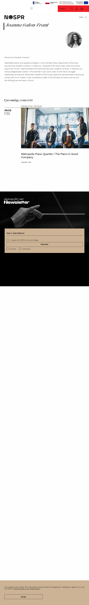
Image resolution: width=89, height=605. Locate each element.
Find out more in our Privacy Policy (26, 589)
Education (13, 249)
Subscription (26, 249)
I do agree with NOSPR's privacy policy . (24, 240)
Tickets (62, 8)
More (36, 240)
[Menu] (31, 8)
